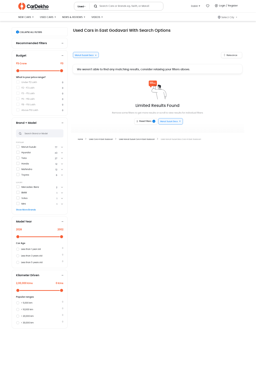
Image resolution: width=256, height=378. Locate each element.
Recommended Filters (31, 43)
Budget (21, 55)
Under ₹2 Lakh (29, 82)
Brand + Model (26, 123)
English (194, 6)
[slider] (18, 71)
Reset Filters (146, 121)
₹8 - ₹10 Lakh (28, 105)
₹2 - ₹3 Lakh (27, 88)
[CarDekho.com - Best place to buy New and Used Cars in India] (33, 6)
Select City (227, 17)
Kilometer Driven (27, 275)
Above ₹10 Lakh (29, 110)
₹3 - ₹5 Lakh (28, 93)
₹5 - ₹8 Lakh (28, 99)
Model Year (24, 221)
